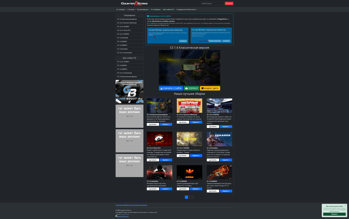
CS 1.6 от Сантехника (124, 53)
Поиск (229, 3)
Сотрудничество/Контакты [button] (186, 9)
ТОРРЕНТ (193, 88)
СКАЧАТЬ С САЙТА (172, 88)
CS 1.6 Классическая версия (127, 19)
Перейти (166, 124)
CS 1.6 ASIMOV (122, 45)
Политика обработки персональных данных (131, 205)
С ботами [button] (131, 9)
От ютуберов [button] (156, 9)
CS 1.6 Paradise (122, 49)
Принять (334, 214)
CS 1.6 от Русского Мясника (127, 23)
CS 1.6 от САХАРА (123, 27)
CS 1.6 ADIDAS (122, 41)
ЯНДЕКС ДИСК (211, 88)
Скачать (154, 124)
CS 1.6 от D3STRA (123, 34)
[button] (157, 111)
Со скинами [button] (120, 9)
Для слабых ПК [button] (168, 9)
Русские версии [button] (142, 9)
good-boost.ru (126, 214)
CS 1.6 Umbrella (122, 38)
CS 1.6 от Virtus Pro (124, 30)
